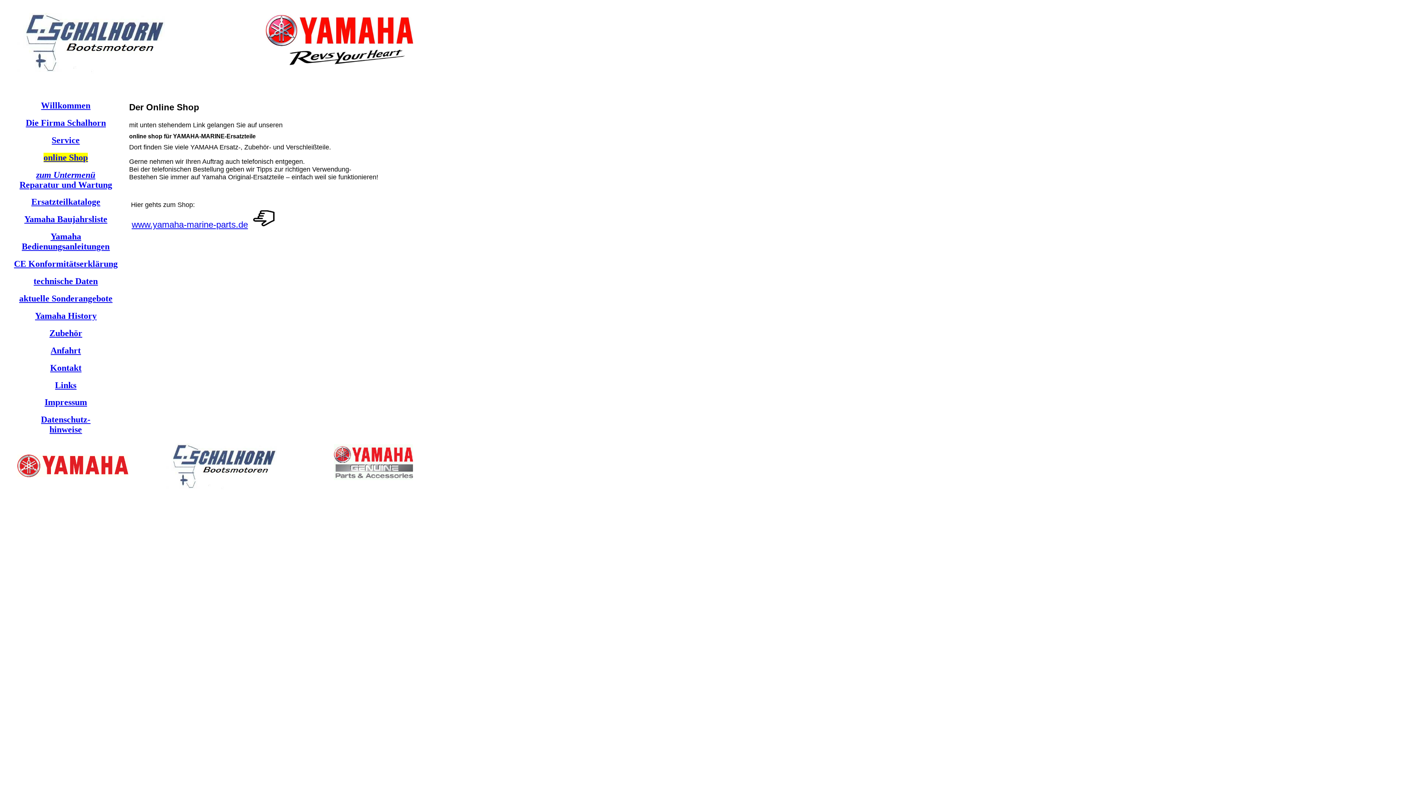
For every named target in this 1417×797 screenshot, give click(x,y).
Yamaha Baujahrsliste (65, 219)
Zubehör (65, 333)
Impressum (66, 402)
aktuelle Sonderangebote (66, 298)
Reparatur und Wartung (66, 180)
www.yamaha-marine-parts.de (190, 225)
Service (66, 140)
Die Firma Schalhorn (66, 123)
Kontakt (66, 368)
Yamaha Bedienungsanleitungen (66, 241)
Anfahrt (66, 350)
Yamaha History (66, 316)
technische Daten (66, 281)
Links (65, 385)
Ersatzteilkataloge (65, 202)
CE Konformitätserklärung (66, 264)
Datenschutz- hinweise (65, 424)
